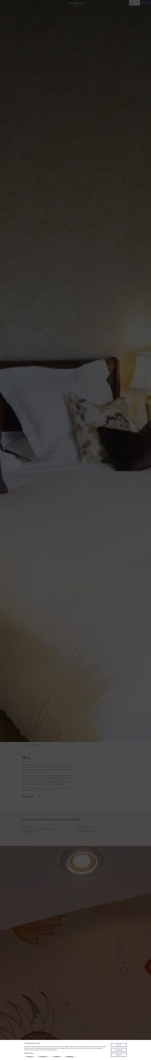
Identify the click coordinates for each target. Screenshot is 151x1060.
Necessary (30, 1056)
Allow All (118, 1045)
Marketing (70, 1056)
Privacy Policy (29, 1053)
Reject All (118, 1055)
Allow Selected (119, 1050)
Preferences (43, 1056)
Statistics (57, 1056)
